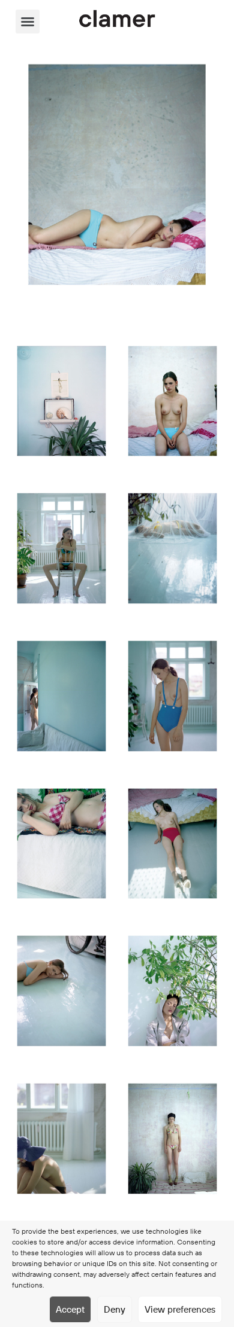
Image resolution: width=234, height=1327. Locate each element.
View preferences (180, 1309)
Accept (70, 1309)
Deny (114, 1309)
